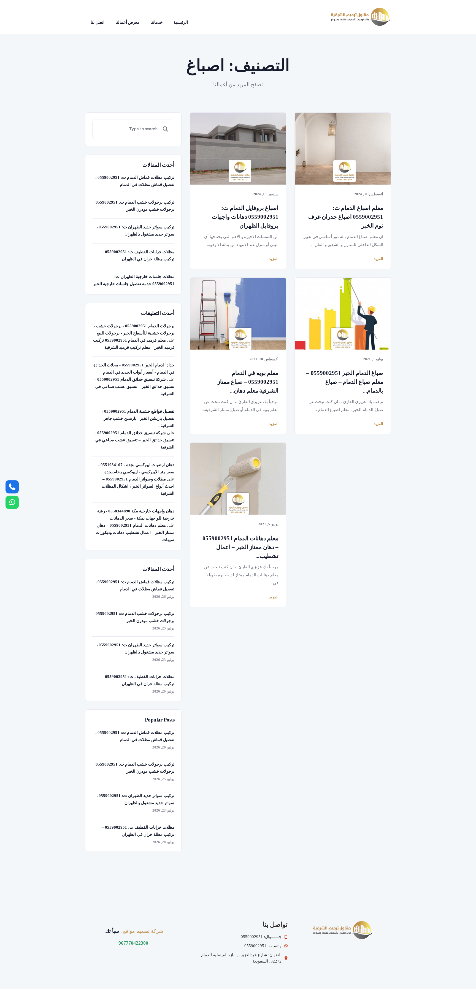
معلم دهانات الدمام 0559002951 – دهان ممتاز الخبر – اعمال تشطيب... (240, 547)
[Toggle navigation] (201, 16)
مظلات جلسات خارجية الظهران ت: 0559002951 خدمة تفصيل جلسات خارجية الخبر (133, 280)
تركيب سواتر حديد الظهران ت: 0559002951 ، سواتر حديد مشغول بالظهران (135, 230)
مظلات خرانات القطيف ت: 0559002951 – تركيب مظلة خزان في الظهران (138, 255)
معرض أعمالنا (127, 22)
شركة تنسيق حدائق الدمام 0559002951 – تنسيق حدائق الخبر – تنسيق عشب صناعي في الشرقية (134, 386)
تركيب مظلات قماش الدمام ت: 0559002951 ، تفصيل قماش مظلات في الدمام (134, 181)
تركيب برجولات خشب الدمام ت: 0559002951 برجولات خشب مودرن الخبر (135, 206)
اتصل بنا (97, 22)
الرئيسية (181, 22)
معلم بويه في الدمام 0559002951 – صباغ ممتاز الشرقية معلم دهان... (247, 382)
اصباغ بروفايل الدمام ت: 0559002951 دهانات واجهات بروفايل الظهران (245, 217)
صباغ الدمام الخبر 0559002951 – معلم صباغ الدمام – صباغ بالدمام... (344, 382)
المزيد (273, 259)
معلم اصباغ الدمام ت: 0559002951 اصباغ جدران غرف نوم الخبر (345, 217)
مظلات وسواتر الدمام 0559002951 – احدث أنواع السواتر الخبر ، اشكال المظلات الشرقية (138, 486)
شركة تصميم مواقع (143, 931)
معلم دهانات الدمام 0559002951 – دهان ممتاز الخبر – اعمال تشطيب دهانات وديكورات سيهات (135, 532)
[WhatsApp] (12, 502)
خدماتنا (156, 22)
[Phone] (12, 486)
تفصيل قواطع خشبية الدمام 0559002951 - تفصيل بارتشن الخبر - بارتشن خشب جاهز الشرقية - (138, 418)
